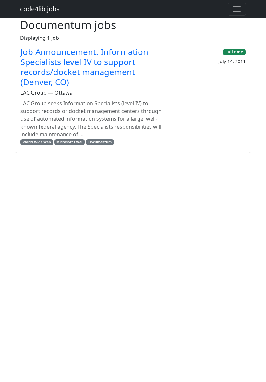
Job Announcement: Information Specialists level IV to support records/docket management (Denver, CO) (84, 67)
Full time (234, 52)
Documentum (100, 142)
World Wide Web (37, 142)
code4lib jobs (40, 9)
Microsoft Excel (69, 142)
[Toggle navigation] (237, 9)
